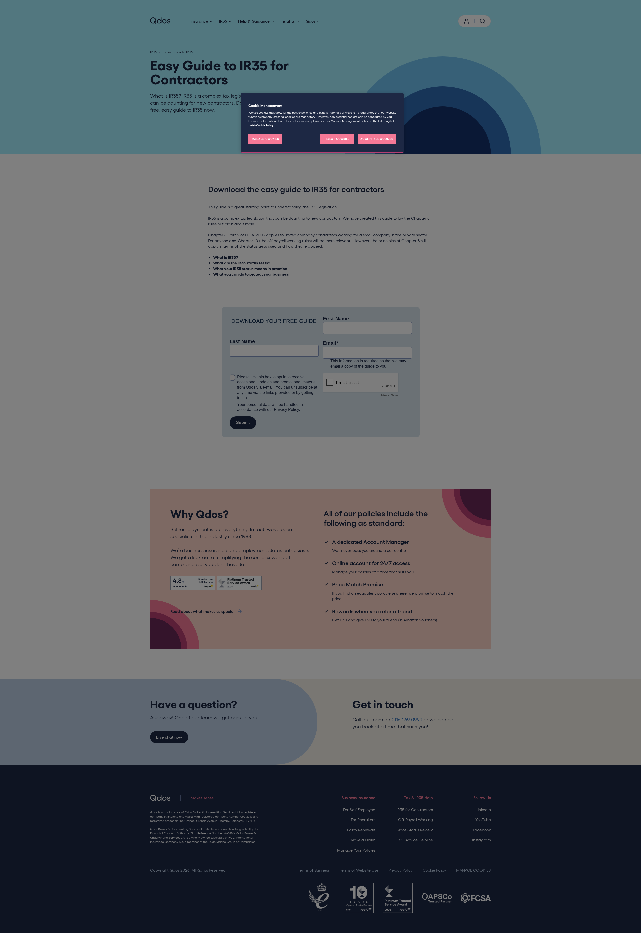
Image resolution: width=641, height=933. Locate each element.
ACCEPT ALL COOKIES (376, 138)
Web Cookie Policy (261, 125)
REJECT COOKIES (337, 138)
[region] (322, 123)
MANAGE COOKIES (265, 138)
